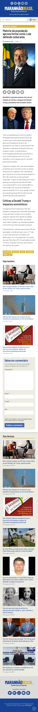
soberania (30, 252)
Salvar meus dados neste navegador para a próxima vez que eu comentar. (18, 419)
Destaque (7, 26)
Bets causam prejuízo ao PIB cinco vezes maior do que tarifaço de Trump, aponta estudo (18, 287)
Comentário (9, 369)
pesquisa (15, 252)
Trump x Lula (8, 255)
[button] (11, 3)
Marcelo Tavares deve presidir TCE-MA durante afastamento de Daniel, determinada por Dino (19, 640)
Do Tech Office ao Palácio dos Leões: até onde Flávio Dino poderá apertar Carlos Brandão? (18, 550)
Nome (7, 393)
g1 (30, 138)
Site (6, 409)
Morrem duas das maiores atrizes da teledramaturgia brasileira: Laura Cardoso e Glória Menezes (18, 610)
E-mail (7, 401)
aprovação (7, 252)
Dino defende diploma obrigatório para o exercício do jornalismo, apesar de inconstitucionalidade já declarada (16, 349)
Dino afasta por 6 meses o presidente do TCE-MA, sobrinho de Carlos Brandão (18, 668)
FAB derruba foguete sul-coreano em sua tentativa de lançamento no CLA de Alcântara (18, 318)
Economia (14, 26)
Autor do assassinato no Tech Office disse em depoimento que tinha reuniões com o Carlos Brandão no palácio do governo (18, 579)
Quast (22, 252)
